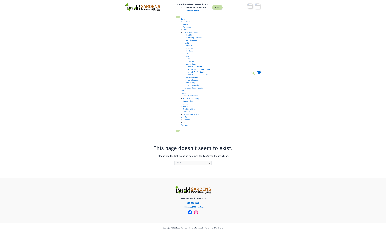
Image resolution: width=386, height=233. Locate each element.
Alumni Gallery (188, 101)
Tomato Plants (190, 64)
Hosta (185, 30)
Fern (187, 56)
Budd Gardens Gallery (191, 99)
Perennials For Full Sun (193, 67)
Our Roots (186, 120)
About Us (184, 117)
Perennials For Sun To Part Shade (197, 69)
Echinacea (189, 46)
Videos (185, 104)
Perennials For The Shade (195, 72)
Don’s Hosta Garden (190, 96)
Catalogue (184, 24)
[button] (217, 7)
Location (186, 122)
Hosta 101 (186, 112)
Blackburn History (189, 109)
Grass (187, 53)
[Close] (178, 131)
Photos (183, 93)
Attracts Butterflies (192, 85)
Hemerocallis (190, 48)
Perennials (187, 27)
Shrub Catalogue (191, 80)
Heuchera (189, 51)
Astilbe (187, 43)
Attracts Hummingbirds (194, 88)
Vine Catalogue (190, 83)
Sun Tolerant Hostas (192, 40)
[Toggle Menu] (178, 17)
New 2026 (188, 35)
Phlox (187, 59)
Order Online (185, 22)
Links (183, 91)
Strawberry (189, 61)
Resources (184, 106)
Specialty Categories (190, 32)
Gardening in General (191, 114)
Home (183, 19)
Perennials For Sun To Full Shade (197, 75)
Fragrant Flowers (191, 77)
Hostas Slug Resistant (193, 38)
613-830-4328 (193, 10)
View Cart (184, 125)
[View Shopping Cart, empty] (259, 73)
